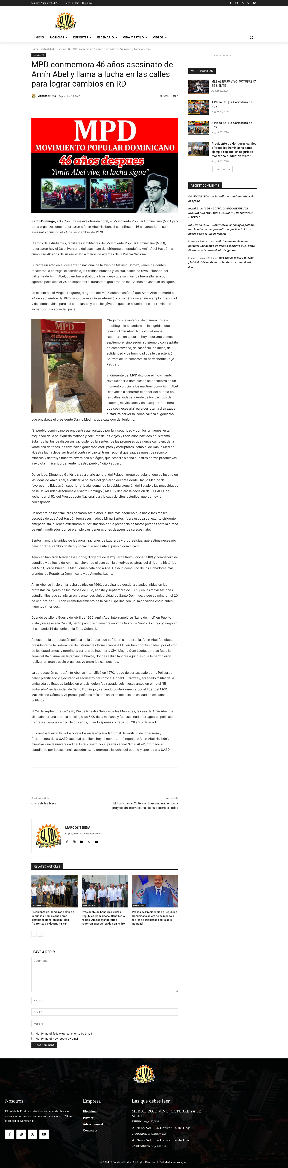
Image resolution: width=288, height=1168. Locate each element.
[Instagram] (236, 3)
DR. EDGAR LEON (198, 196)
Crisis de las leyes (43, 803)
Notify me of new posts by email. (57, 1038)
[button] (251, 37)
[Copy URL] (138, 107)
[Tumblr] (99, 107)
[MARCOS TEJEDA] (34, 96)
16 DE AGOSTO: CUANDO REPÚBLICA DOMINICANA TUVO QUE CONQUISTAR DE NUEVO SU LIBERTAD (220, 212)
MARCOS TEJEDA (47, 96)
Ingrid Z (193, 208)
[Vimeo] (248, 3)
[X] (242, 3)
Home (35, 49)
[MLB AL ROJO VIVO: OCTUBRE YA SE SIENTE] (198, 87)
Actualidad (47, 49)
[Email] (128, 107)
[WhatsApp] (109, 107)
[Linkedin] (89, 107)
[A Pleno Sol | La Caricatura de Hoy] (198, 107)
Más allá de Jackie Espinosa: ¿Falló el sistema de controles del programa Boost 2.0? (221, 262)
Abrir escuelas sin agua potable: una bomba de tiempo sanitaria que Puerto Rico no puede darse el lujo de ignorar (221, 229)
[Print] (148, 107)
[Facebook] (230, 3)
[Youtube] (254, 3)
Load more (221, 169)
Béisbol (137, 1121)
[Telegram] (118, 107)
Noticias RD (63, 49)
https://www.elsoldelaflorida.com (83, 833)
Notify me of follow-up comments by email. (64, 1033)
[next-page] (40, 934)
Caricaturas (141, 1133)
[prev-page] (34, 934)
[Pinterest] (80, 107)
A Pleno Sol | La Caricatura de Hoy (161, 1128)
